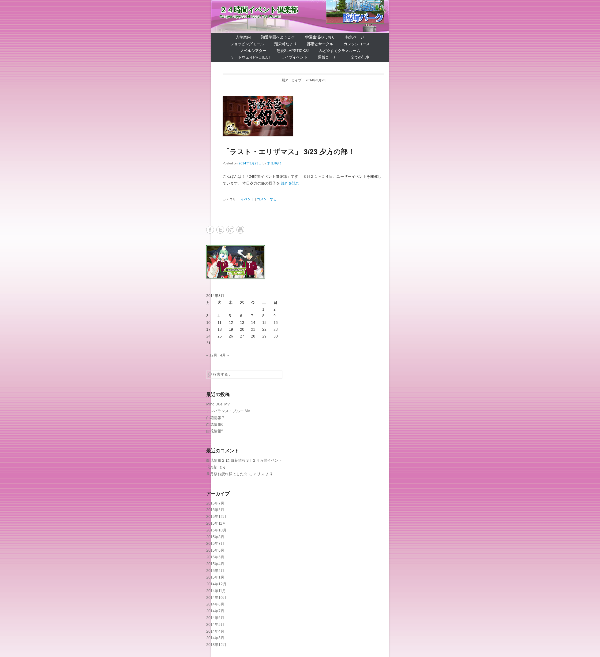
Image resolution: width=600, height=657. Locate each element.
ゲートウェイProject (251, 57)
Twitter (220, 230)
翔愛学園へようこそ (278, 37)
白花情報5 (214, 431)
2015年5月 (215, 557)
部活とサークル (320, 44)
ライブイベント (294, 57)
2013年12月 (216, 645)
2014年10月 (216, 598)
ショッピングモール (247, 44)
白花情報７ (215, 418)
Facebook (210, 230)
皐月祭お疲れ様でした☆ (227, 474)
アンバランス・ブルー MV (228, 411)
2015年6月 (215, 550)
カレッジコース (357, 44)
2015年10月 (216, 530)
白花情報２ (215, 460)
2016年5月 (215, 510)
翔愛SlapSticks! (293, 51)
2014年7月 (215, 611)
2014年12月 (216, 584)
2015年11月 (216, 523)
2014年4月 (215, 631)
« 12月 (211, 355)
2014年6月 (215, 618)
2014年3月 (215, 638)
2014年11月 (216, 591)
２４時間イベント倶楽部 (259, 10)
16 (276, 323)
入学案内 (243, 37)
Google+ (230, 230)
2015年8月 (215, 537)
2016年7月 (215, 503)
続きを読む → (292, 183)
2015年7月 (215, 544)
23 (276, 329)
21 (253, 329)
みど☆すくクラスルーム (339, 51)
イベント (247, 199)
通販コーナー (329, 57)
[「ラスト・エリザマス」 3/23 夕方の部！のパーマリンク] (303, 116)
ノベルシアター (253, 51)
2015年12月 (216, 517)
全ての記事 (360, 57)
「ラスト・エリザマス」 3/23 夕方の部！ (289, 152)
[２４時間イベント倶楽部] (300, 16)
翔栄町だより (285, 44)
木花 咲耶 (274, 163)
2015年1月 (215, 577)
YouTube (240, 230)
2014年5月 (215, 625)
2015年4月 (215, 564)
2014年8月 (215, 604)
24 (208, 336)
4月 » (224, 355)
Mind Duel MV (218, 404)
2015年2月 (215, 571)
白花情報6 (214, 425)
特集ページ (354, 37)
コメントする (267, 199)
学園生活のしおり (320, 37)
